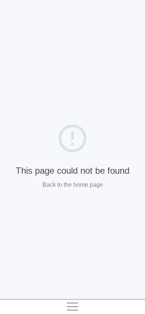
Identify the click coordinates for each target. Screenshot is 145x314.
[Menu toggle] (72, 306)
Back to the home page (72, 185)
